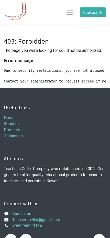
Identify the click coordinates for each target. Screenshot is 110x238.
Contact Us (93, 12)
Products (12, 129)
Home (9, 117)
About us (12, 123)
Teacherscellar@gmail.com (36, 219)
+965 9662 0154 (27, 225)
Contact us (13, 136)
